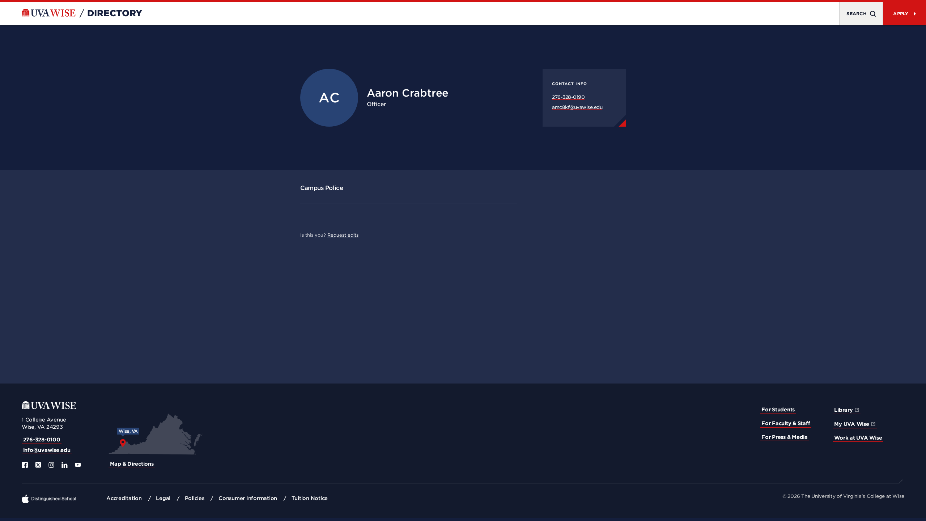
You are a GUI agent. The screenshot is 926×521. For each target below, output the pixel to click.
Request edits (342, 235)
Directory (114, 13)
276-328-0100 (41, 439)
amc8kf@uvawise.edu (577, 107)
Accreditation (124, 498)
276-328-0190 (568, 97)
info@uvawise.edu (47, 450)
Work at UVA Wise (858, 438)
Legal (163, 498)
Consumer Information (247, 498)
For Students (778, 409)
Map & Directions (132, 464)
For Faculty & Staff (785, 423)
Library (843, 410)
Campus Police (321, 188)
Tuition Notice (310, 498)
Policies (194, 498)
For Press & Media (784, 437)
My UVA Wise (851, 424)
